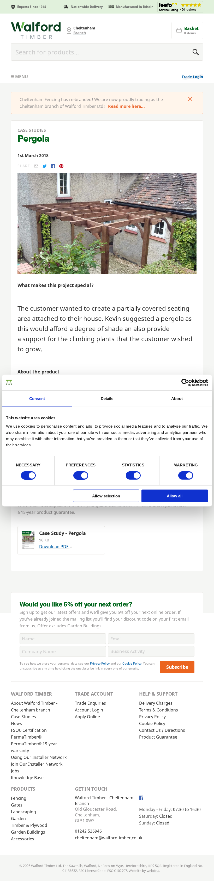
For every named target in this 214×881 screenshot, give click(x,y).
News (16, 723)
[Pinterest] (61, 166)
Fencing (18, 798)
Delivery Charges (156, 703)
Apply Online (87, 717)
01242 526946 (88, 831)
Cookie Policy (131, 663)
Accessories (22, 839)
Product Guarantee (158, 737)
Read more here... (126, 106)
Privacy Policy (100, 663)
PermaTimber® (26, 737)
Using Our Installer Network (39, 757)
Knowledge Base (27, 777)
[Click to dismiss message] (190, 99)
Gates (16, 805)
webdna (153, 870)
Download (53, 546)
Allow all (174, 496)
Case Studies (23, 717)
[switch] (80, 475)
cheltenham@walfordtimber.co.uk (108, 838)
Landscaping (23, 812)
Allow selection (106, 496)
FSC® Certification (29, 730)
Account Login (89, 710)
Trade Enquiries (90, 703)
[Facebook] (53, 166)
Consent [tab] (37, 398)
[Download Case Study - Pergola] (28, 540)
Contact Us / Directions (162, 730)
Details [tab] (107, 398)
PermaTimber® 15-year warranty (34, 747)
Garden (18, 818)
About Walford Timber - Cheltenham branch (34, 706)
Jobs (15, 771)
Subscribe (177, 667)
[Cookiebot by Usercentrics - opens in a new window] (185, 382)
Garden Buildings (28, 832)
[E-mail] (36, 166)
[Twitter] (45, 166)
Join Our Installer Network (37, 764)
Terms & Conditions (158, 710)
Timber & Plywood (29, 825)
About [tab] (177, 398)
